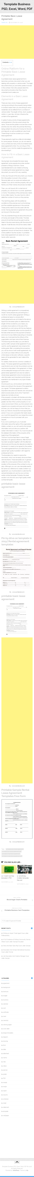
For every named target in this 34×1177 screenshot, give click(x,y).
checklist (5, 1020)
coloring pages (7, 1024)
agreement (6, 983)
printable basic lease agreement (14, 849)
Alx (27, 1170)
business (5, 1000)
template (4, 22)
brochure (5, 991)
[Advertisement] (17, 42)
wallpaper (6, 1115)
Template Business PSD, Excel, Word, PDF (17, 6)
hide (10, 62)
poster (5, 1074)
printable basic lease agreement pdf (11, 851)
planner (5, 1070)
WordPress (16, 1170)
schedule (5, 1099)
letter (4, 1049)
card (4, 1008)
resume (5, 1095)
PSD (4, 1078)
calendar (5, 1004)
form (4, 1045)
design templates (8, 1033)
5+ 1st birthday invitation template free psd (23, 878)
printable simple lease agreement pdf (12, 856)
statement (6, 1107)
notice (5, 1066)
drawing (5, 1041)
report (5, 1090)
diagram (5, 1037)
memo (5, 1057)
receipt (5, 1082)
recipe (5, 1086)
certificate (6, 1012)
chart (4, 1016)
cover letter (6, 1028)
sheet (4, 1103)
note (4, 1062)
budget (5, 995)
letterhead (6, 1053)
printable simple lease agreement (11, 853)
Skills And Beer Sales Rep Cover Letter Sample (16, 945)
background (6, 987)
